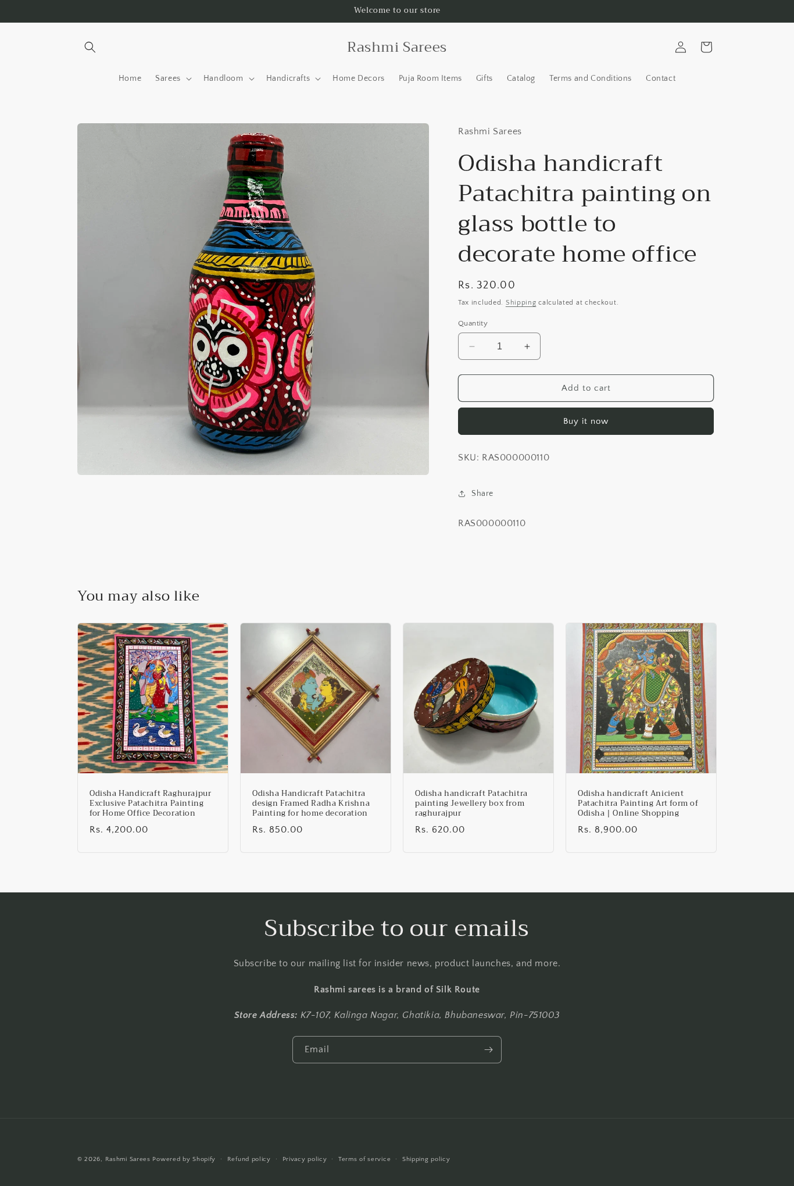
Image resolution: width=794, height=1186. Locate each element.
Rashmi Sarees (128, 1159)
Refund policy (249, 1158)
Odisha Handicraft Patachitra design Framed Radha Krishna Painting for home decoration (311, 804)
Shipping (521, 302)
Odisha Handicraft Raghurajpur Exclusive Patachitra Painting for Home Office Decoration (150, 804)
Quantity (473, 323)
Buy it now (586, 421)
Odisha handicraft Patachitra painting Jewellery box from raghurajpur (471, 804)
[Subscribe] (488, 1049)
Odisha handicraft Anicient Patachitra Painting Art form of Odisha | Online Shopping (638, 804)
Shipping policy (426, 1158)
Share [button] (482, 493)
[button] (90, 47)
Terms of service (364, 1158)
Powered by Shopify (184, 1159)
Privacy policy (304, 1158)
